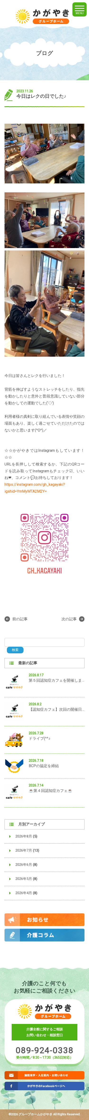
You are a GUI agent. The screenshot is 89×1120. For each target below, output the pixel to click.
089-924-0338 (45, 1050)
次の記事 (69, 619)
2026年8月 (23, 836)
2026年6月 (23, 864)
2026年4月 (23, 893)
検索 (15, 650)
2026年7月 (23, 850)
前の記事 (20, 619)
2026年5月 (23, 879)
